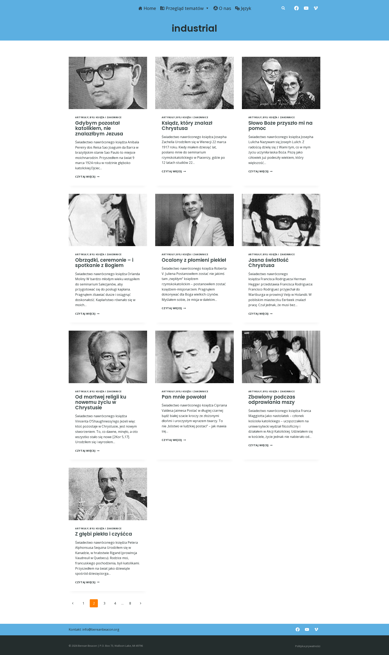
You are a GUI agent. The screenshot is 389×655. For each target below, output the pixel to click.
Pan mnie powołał (184, 396)
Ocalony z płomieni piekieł (194, 260)
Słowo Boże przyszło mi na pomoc (280, 126)
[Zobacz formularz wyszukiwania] (283, 8)
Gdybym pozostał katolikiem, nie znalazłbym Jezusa (99, 128)
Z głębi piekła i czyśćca (103, 534)
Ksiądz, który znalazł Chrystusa (187, 126)
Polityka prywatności (307, 646)
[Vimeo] (315, 8)
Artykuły (81, 117)
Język (246, 8)
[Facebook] (296, 8)
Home (150, 8)
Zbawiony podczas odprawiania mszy (271, 399)
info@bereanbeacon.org (100, 629)
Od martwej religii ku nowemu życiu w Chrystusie (100, 402)
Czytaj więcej (87, 176)
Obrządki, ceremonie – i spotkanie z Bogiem (104, 263)
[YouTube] (306, 8)
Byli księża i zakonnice (106, 117)
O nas (225, 8)
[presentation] (108, 83)
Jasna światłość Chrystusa (268, 263)
